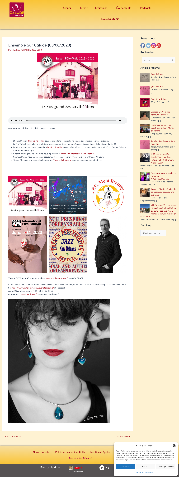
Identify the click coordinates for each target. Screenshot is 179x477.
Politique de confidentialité (145, 472)
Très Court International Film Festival (77, 153)
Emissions (101, 7)
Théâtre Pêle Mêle (36, 141)
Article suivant (125, 436)
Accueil (66, 7)
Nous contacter (41, 452)
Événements (123, 7)
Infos (83, 7)
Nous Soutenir (110, 18)
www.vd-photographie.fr (57, 278)
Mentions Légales (100, 452)
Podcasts (145, 7)
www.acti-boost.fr (29, 294)
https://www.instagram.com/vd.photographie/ (33, 288)
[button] (174, 446)
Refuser (145, 466)
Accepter (125, 466)
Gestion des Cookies (80, 457)
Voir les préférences (165, 466)
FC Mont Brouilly (54, 147)
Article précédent (12, 436)
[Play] (102, 468)
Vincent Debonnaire (62, 160)
